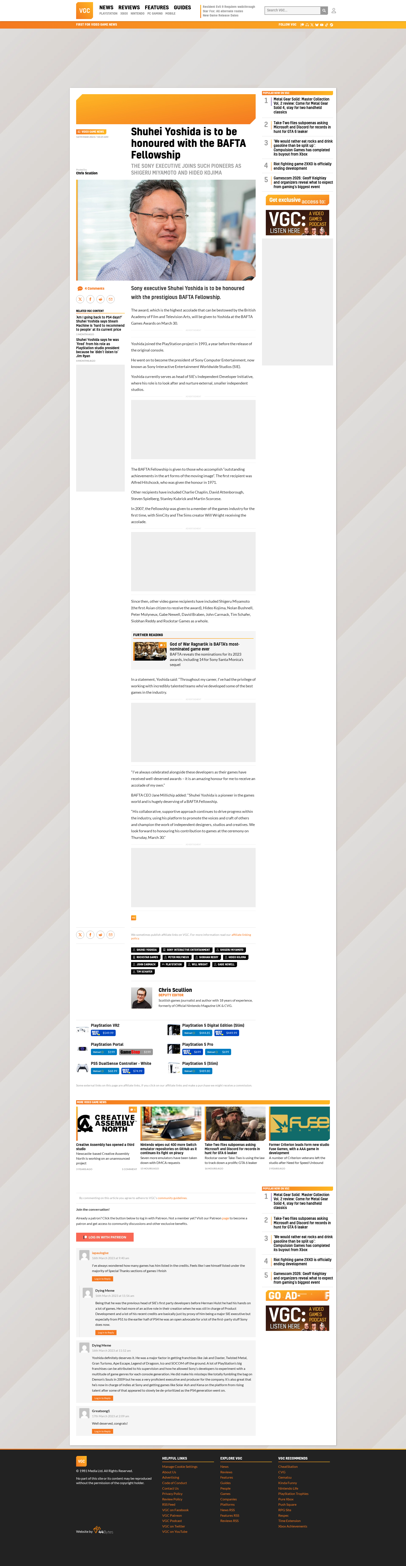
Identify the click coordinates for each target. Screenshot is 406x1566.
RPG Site (284, 1510)
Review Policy (172, 1499)
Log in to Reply (103, 1278)
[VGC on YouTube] (321, 25)
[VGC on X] (312, 25)
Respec (283, 1515)
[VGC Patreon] (302, 25)
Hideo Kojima (214, 608)
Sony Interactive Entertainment (173, 366)
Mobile (170, 13)
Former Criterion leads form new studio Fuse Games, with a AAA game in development (299, 1149)
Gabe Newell (169, 614)
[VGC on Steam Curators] (331, 25)
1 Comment (129, 1169)
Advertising (170, 1477)
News (106, 7)
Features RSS (229, 1515)
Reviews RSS (229, 1521)
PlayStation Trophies (293, 1494)
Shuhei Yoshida (201, 795)
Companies (228, 1499)
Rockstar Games (176, 621)
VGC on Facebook (175, 1510)
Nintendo (137, 13)
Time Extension (289, 1521)
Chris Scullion (86, 173)
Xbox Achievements (292, 1526)
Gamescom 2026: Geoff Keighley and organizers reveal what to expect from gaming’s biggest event (303, 182)
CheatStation (288, 1466)
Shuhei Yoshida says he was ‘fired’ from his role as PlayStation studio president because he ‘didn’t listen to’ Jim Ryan (97, 348)
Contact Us (170, 1488)
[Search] (324, 10)
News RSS (227, 1510)
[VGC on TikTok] (326, 25)
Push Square (287, 1504)
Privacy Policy (172, 1494)
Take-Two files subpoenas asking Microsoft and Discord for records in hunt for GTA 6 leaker (302, 127)
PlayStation (108, 13)
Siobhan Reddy (143, 621)
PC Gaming (155, 13)
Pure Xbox (286, 1499)
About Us (169, 1472)
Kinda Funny (287, 1483)
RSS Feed (168, 1504)
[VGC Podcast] (307, 25)
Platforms (227, 1504)
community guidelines (172, 1198)
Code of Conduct (174, 1483)
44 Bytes (103, 1530)
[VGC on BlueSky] (316, 25)
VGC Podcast (172, 1521)
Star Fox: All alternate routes (223, 11)
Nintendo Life (288, 1488)
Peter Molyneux (144, 614)
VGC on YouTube (174, 1531)
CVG (281, 1472)
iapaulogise (100, 1253)
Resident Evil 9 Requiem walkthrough (229, 7)
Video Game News (93, 132)
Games (225, 1494)
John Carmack (217, 614)
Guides (182, 7)
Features (157, 7)
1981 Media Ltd (91, 1471)
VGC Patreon (172, 1515)
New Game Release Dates (221, 15)
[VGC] (84, 10)
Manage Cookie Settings (180, 1466)
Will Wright (214, 515)
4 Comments (94, 288)
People (225, 1488)
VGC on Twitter (173, 1526)
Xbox (124, 13)
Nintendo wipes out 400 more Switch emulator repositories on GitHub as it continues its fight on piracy (168, 1149)
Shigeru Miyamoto (234, 601)
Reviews (129, 7)
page (225, 1218)
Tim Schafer (240, 614)
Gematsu (285, 1477)
